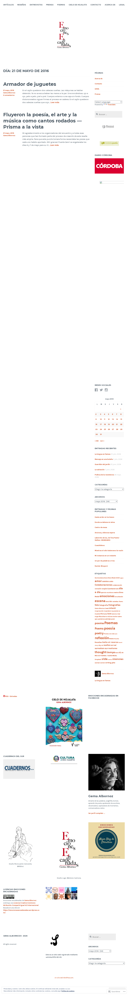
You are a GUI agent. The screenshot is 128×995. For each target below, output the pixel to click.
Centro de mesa (101, 527)
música (109, 616)
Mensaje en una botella (104, 459)
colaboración (117, 585)
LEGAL (122, 5)
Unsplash (98, 659)
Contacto (95, 5)
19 (109, 424)
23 (97, 429)
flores (121, 601)
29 (121, 429)
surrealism (99, 648)
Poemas (61, 5)
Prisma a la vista (109, 634)
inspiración (99, 611)
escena (100, 601)
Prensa (50, 5)
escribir (109, 601)
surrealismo (111, 648)
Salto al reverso (110, 642)
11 (104, 419)
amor (98, 581)
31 (101, 434)
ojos (96, 619)
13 (113, 419)
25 (105, 429)
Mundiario (103, 616)
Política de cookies (67, 991)
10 (101, 419)
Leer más (55, 102)
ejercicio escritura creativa (110, 592)
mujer (97, 616)
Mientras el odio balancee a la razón (109, 550)
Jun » (102, 441)
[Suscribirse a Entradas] (4, 696)
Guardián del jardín (102, 464)
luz (116, 614)
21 (117, 424)
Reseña (116, 638)
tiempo (111, 652)
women (102, 663)
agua (121, 578)
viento (110, 659)
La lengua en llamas (102, 454)
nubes (120, 616)
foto (97, 605)
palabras (101, 619)
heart (107, 608)
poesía (109, 628)
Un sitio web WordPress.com (64, 978)
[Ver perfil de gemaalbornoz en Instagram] (106, 390)
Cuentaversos (113, 589)
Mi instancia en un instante (105, 556)
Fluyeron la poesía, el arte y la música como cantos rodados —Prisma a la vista (42, 121)
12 (109, 419)
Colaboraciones (103, 584)
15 (121, 419)
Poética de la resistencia (104, 475)
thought (100, 652)
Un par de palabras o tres (105, 561)
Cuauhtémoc (100, 545)
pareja (108, 619)
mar (118, 614)
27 (113, 429)
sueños (107, 645)
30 (97, 434)
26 (109, 429)
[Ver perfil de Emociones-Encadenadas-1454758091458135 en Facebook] (96, 390)
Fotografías (114, 605)
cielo (111, 581)
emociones (107, 596)
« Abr (97, 441)
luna (113, 614)
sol (102, 645)
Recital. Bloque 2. (101, 566)
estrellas (115, 601)
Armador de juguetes (29, 84)
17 (101, 424)
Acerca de (110, 5)
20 (113, 424)
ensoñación (119, 596)
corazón (98, 589)
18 (105, 424)
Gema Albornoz (9, 93)
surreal (113, 645)
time (117, 652)
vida (105, 659)
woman (97, 663)
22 (121, 424)
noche (115, 616)
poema (99, 623)
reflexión (102, 638)
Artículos (8, 5)
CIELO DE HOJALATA (78, 5)
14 (117, 419)
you (113, 662)
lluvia (105, 614)
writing (108, 663)
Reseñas (21, 5)
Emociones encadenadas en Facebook (103, 697)
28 (117, 429)
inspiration (107, 611)
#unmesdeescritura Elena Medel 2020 (107, 578)
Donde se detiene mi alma (105, 522)
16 (96, 424)
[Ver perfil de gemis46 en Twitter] (101, 390)
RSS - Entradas (11, 696)
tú (120, 652)
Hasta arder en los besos (104, 517)
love (109, 613)
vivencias (117, 659)
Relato (111, 638)
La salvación (99, 470)
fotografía (103, 605)
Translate (111, 105)
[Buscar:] (108, 114)
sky (99, 645)
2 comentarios (8, 95)
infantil (112, 608)
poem (113, 619)
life (101, 614)
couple (104, 589)
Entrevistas (36, 5)
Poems (99, 628)
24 (101, 429)
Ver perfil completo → (96, 813)
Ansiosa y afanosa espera (105, 533)
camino (105, 581)
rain (116, 634)
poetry (99, 633)
